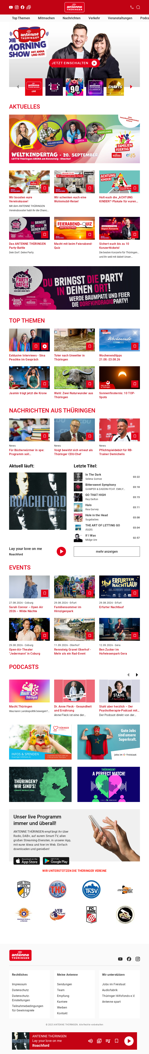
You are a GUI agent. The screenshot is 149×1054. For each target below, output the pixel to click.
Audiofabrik (110, 990)
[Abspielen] (129, 1041)
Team (61, 990)
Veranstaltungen (120, 18)
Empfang (63, 996)
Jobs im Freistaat (113, 984)
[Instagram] (17, 7)
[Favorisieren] (117, 1041)
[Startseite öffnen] (74, 7)
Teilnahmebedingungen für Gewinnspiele (27, 1008)
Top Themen (21, 18)
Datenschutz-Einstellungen (21, 998)
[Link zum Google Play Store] (56, 861)
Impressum (19, 984)
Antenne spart (111, 1001)
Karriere (62, 1001)
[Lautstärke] (90, 1041)
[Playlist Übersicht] (108, 1041)
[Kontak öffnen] (132, 7)
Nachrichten (71, 18)
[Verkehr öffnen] (29, 7)
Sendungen (64, 984)
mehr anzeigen (107, 551)
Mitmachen (46, 18)
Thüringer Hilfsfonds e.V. (118, 996)
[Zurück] (128, 675)
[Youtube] (11, 7)
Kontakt (62, 1013)
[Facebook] (22, 7)
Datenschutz (20, 990)
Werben (62, 1007)
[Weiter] (137, 675)
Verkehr (94, 18)
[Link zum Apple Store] (26, 861)
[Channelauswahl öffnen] (138, 7)
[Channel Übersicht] (99, 1041)
